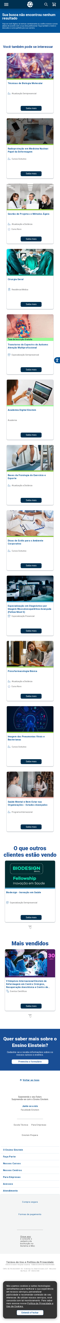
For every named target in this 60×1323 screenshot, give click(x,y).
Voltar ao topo (31, 1080)
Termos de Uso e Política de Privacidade (30, 1262)
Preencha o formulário (30, 1061)
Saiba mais (31, 108)
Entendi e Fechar (30, 1312)
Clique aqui (25, 1236)
